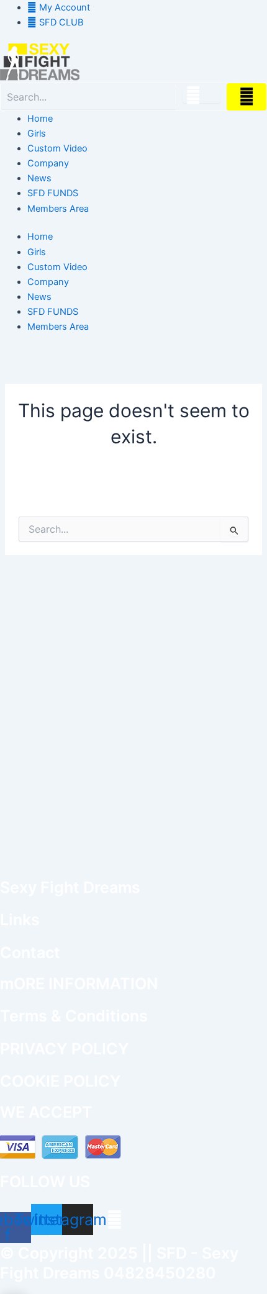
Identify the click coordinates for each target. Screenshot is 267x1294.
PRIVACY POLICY (64, 1048)
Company (48, 163)
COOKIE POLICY (60, 1081)
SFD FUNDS (52, 193)
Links (20, 919)
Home (40, 118)
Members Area (58, 208)
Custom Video (57, 148)
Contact (30, 952)
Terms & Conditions (74, 1016)
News (39, 178)
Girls (36, 133)
